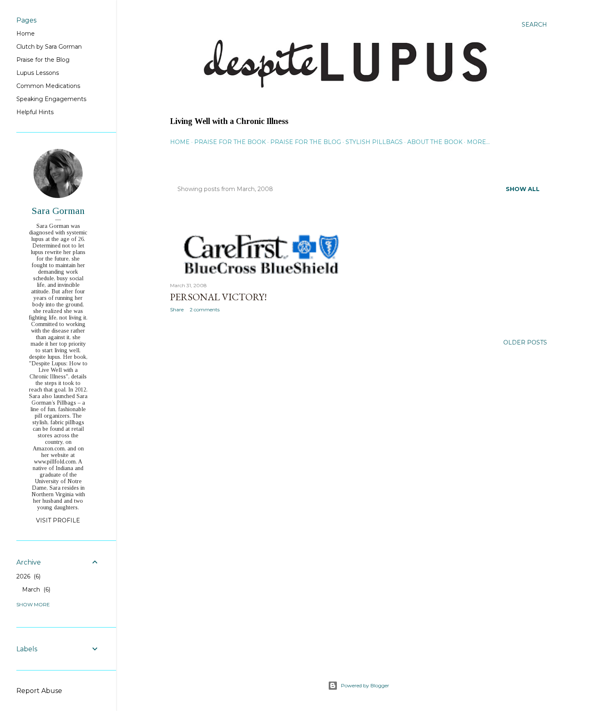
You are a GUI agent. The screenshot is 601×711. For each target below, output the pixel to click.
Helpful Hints (35, 112)
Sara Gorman (58, 210)
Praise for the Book (230, 142)
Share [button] (177, 309)
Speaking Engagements (51, 99)
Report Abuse (39, 691)
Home (180, 142)
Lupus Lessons (37, 72)
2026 (27, 576)
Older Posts (525, 342)
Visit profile (58, 520)
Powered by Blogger (365, 685)
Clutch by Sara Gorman (49, 46)
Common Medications (48, 86)
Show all (523, 189)
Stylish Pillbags (374, 142)
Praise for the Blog (305, 142)
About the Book (434, 142)
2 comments (205, 309)
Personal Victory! (218, 296)
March (35, 589)
